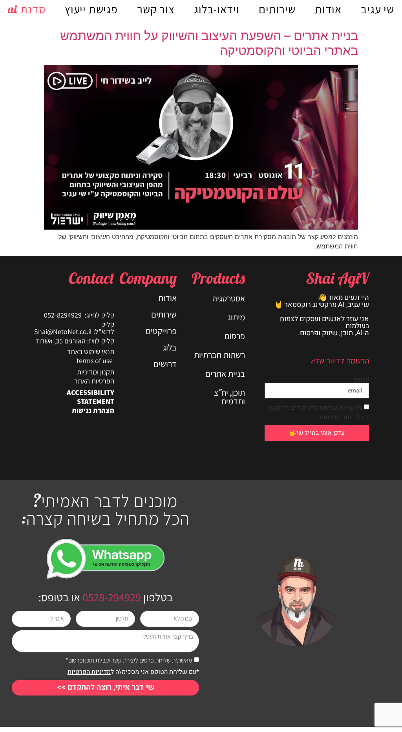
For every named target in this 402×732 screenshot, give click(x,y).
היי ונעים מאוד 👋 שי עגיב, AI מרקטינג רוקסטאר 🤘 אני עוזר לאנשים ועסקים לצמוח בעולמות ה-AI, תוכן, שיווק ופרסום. (321, 315)
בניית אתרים (225, 373)
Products (218, 278)
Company (148, 278)
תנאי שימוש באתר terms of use (90, 356)
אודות (328, 9)
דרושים (165, 363)
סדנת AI (27, 9)
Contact (91, 278)
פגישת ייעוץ (91, 9)
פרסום (235, 335)
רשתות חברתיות (219, 354)
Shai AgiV (337, 278)
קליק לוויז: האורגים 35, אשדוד (74, 340)
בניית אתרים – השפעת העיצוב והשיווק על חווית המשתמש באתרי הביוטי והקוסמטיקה (209, 43)
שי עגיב (377, 9)
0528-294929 (110, 597)
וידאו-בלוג (216, 9)
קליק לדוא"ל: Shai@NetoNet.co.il (74, 328)
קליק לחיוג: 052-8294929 (79, 314)
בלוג (170, 347)
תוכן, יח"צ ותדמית (229, 397)
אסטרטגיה (228, 298)
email (361, 379)
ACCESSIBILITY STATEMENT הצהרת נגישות (90, 401)
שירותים (277, 9)
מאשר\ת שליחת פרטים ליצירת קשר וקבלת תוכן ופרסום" (318, 412)
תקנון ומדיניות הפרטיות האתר (94, 376)
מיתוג (236, 317)
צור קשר (156, 9)
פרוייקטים (161, 330)
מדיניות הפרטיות (89, 672)
